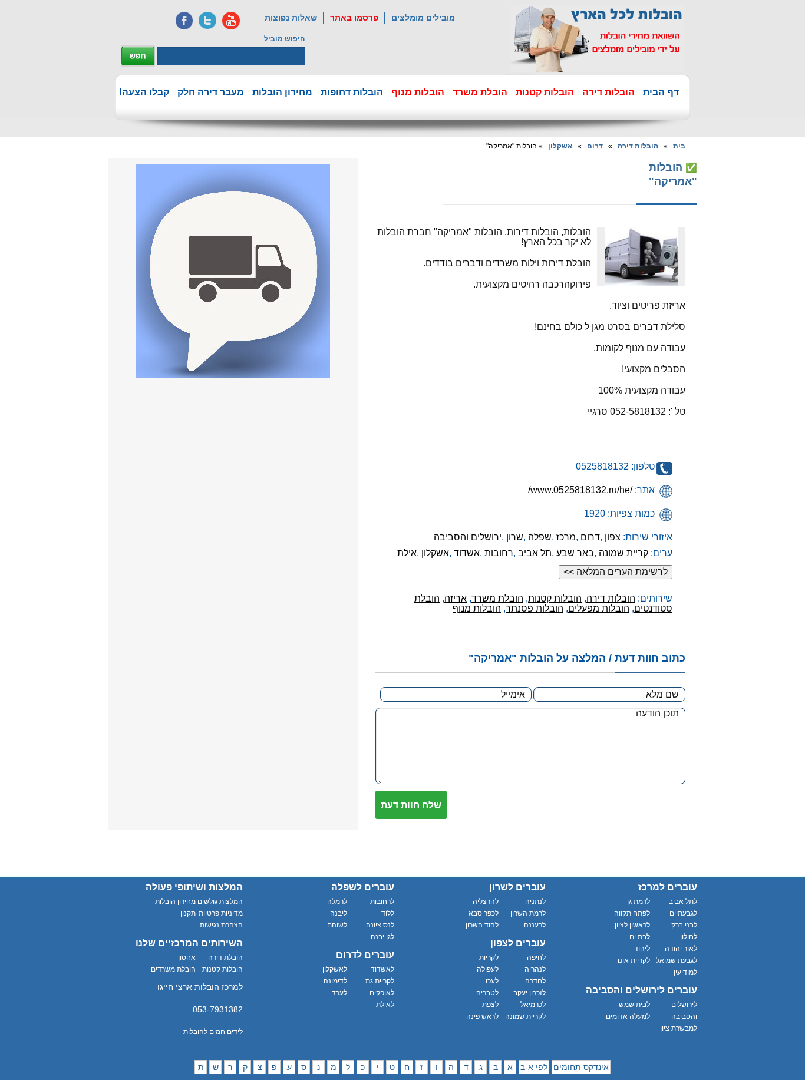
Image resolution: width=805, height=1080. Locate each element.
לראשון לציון (632, 925)
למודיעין (685, 972)
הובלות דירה (608, 92)
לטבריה (487, 993)
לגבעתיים (683, 913)
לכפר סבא (484, 913)
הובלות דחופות (352, 92)
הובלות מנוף (417, 92)
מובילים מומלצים (423, 17)
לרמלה (337, 901)
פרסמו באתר (354, 17)
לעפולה (488, 969)
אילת (407, 553)
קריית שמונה (623, 553)
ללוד (387, 913)
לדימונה (335, 981)
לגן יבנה (382, 937)
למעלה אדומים (628, 1016)
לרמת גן (638, 901)
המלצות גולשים (220, 901)
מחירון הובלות (282, 92)
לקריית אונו (634, 960)
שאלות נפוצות (291, 17)
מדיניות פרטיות (221, 913)
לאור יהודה (681, 948)
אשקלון (560, 146)
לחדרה (535, 981)
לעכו (492, 981)
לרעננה (535, 925)
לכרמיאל (533, 1004)
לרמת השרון (528, 913)
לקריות (489, 957)
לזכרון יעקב (529, 993)
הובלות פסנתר (534, 608)
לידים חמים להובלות (213, 1032)
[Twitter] (207, 20)
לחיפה (536, 957)
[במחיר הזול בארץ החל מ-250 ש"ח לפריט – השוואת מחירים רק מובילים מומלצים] (597, 38)
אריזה (455, 598)
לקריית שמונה (525, 1016)
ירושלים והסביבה (468, 537)
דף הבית (661, 92)
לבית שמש (634, 1004)
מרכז (566, 537)
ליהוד (642, 948)
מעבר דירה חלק (210, 92)
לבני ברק (684, 925)
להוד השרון (482, 925)
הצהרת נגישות (221, 925)
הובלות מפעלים (598, 608)
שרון (514, 537)
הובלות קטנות (545, 92)
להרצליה (486, 901)
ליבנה (338, 913)
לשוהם (337, 925)
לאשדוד (382, 969)
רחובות (498, 553)
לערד (339, 993)
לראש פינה (482, 1016)
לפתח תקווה (632, 913)
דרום (595, 146)
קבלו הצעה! (144, 92)
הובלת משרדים (173, 969)
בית (679, 146)
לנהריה (535, 969)
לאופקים (381, 993)
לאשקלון (334, 969)
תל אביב (535, 553)
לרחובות (382, 901)
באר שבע (575, 553)
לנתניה (535, 901)
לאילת (385, 1004)
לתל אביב (683, 901)
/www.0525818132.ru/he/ (580, 490)
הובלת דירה (225, 957)
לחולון (688, 937)
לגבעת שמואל (676, 960)
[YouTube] (231, 20)
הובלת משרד (480, 92)
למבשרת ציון (678, 1028)
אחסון (187, 957)
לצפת (490, 1004)
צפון (613, 537)
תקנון (188, 913)
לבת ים (639, 937)
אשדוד (467, 553)
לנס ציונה (380, 925)
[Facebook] (184, 20)
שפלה (540, 537)
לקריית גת (379, 981)
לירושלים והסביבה (684, 1010)
